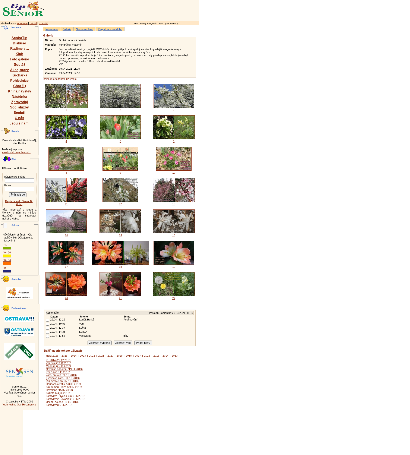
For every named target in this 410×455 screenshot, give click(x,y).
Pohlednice (19, 80)
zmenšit (43, 23)
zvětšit (33, 23)
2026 (55, 355)
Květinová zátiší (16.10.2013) (63, 378)
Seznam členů (84, 29)
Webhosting (9, 404)
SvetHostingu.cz (26, 404)
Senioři (19, 112)
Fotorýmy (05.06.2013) (59, 405)
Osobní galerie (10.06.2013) (62, 402)
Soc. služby (19, 107)
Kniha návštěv (19, 91)
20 (66, 298)
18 (120, 266)
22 (173, 298)
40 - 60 (7, 252)
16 (173, 235)
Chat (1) (19, 86)
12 (120, 204)
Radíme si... (19, 48)
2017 (138, 355)
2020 (110, 355)
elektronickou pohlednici (16, 152)
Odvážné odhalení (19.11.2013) (64, 369)
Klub (19, 54)
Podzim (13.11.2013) (58, 372)
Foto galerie (19, 59)
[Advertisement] (140, 10)
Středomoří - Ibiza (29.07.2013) (64, 387)
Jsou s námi (19, 123)
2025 (64, 355)
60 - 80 (7, 260)
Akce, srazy (19, 70)
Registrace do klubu (110, 29)
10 (173, 172)
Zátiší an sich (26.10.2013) (61, 375)
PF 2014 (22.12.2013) (58, 360)
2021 (101, 355)
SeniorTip (19, 38)
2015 (156, 355)
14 (66, 235)
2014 (165, 355)
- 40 (5, 244)
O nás (19, 118)
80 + (5, 267)
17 (66, 266)
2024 (74, 355)
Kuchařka (19, 75)
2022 (92, 355)
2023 (83, 355)
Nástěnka (19, 96)
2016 (147, 355)
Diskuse (19, 43)
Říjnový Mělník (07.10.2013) (62, 381)
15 (120, 235)
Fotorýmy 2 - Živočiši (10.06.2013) (65, 399)
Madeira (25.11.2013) (58, 366)
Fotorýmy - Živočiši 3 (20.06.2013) (65, 396)
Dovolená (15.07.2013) (59, 390)
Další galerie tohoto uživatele (60, 79)
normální (22, 23)
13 (173, 204)
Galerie (67, 29)
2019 (120, 355)
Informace (51, 29)
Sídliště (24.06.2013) (58, 393)
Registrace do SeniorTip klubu (19, 203)
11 (66, 204)
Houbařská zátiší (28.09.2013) (63, 384)
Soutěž (19, 64)
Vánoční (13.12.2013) (58, 363)
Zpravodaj (19, 102)
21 (120, 298)
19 (173, 266)
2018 (129, 355)
